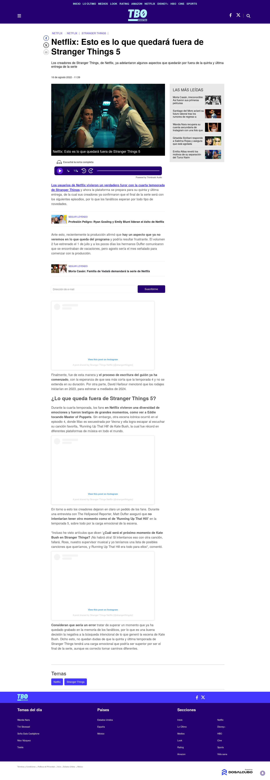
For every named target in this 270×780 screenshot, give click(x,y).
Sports (192, 3)
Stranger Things (76, 682)
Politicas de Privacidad (46, 766)
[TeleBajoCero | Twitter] (238, 15)
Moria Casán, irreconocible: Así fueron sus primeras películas (188, 100)
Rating (124, 3)
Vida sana (222, 754)
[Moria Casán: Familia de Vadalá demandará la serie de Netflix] (59, 270)
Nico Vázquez (24, 740)
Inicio (76, 3)
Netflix (150, 3)
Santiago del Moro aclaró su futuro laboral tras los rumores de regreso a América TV (188, 115)
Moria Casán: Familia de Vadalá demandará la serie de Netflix (109, 271)
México (100, 733)
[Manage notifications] (262, 773)
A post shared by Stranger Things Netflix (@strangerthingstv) (103, 365)
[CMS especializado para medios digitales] (225, 772)
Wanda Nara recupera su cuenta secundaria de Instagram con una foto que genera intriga (188, 128)
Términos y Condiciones (26, 766)
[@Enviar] (46, 52)
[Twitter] (46, 45)
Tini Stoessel (23, 726)
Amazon (136, 3)
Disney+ (162, 3)
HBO (173, 3)
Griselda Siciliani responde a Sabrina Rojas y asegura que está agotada (188, 141)
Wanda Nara (23, 719)
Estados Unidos (105, 719)
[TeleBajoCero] (75, 697)
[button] (151, 289)
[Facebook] (46, 38)
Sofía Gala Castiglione (28, 733)
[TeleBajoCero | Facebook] (231, 15)
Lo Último (89, 3)
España (101, 726)
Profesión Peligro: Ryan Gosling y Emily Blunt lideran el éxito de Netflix (116, 222)
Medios (103, 3)
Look (113, 3)
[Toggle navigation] (19, 16)
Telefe (20, 747)
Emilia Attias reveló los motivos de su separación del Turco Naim (187, 154)
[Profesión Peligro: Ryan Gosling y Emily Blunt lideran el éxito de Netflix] (59, 221)
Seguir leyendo (78, 216)
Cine (181, 3)
